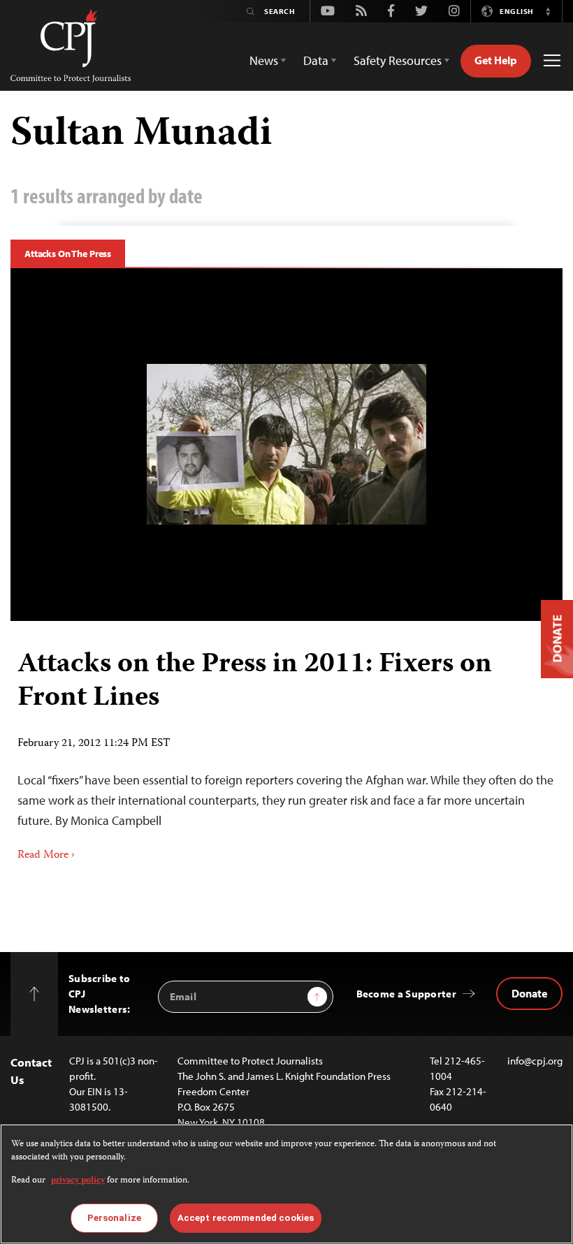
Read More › (46, 856)
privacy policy (78, 1180)
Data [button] (315, 60)
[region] (286, 1184)
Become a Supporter (406, 993)
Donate (529, 993)
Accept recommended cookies (245, 1218)
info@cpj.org (535, 1060)
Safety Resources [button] (398, 60)
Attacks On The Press (67, 253)
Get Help (495, 60)
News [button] (263, 60)
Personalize (114, 1218)
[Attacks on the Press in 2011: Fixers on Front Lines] (286, 444)
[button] (548, 11)
